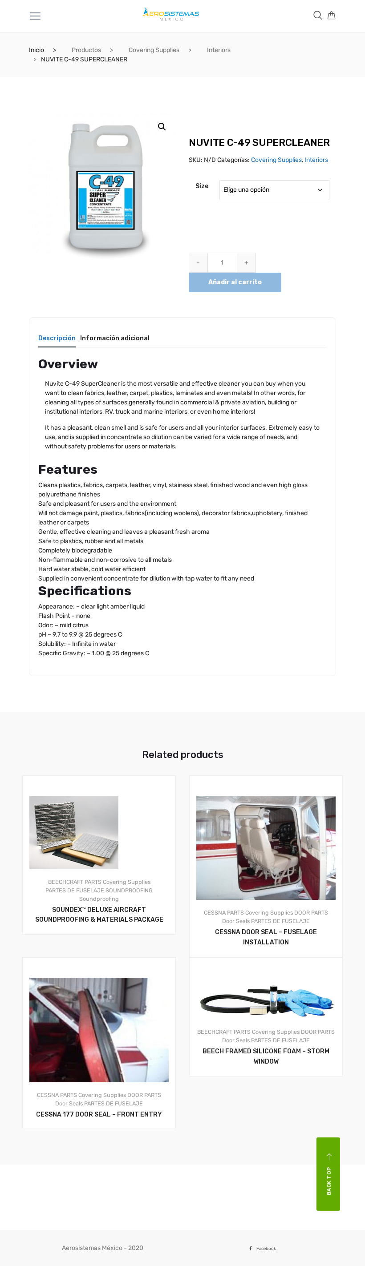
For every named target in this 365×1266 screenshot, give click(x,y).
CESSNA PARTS (224, 912)
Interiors (219, 50)
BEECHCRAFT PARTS (74, 882)
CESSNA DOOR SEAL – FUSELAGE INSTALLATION (266, 937)
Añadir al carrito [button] (104, 1159)
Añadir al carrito (235, 282)
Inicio (36, 50)
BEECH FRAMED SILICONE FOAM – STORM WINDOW (266, 1056)
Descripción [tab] (57, 338)
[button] (162, 127)
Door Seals (236, 921)
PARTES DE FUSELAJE (74, 890)
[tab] (57, 341)
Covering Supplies (154, 50)
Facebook (266, 1248)
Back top (329, 1181)
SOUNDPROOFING (129, 890)
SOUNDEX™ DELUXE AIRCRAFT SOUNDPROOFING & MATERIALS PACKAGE (99, 915)
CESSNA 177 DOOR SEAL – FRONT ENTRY (99, 1114)
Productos (86, 50)
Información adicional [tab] (115, 338)
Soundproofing (99, 898)
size (201, 186)
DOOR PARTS (311, 912)
